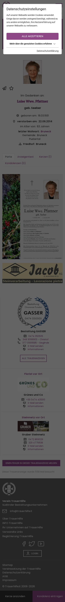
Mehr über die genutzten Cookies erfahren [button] (31, 43)
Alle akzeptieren (32, 36)
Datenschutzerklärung (48, 51)
